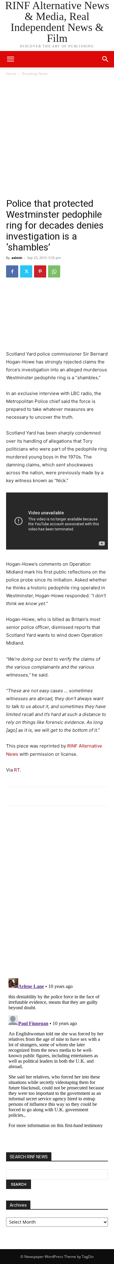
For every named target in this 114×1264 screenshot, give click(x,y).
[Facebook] (12, 271)
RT (17, 770)
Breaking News (35, 73)
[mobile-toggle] (10, 59)
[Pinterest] (40, 271)
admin (17, 257)
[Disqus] (57, 895)
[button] (105, 59)
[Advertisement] (57, 137)
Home (11, 73)
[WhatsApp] (54, 271)
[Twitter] (26, 271)
